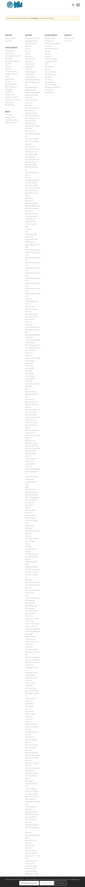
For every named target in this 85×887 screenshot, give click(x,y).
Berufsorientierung (12, 61)
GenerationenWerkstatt (33, 340)
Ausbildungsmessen (32, 79)
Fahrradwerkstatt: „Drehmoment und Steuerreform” (31, 316)
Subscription (29, 703)
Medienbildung (30, 489)
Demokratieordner (31, 208)
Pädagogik (9, 89)
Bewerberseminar (31, 113)
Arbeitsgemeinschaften (13, 56)
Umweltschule (30, 737)
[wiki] (16, 4)
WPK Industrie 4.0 (31, 853)
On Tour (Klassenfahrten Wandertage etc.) (11, 84)
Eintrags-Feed (10, 117)
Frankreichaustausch (32, 327)
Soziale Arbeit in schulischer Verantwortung (30, 685)
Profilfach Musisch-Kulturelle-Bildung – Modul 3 (32, 556)
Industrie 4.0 (29, 368)
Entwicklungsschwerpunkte (34, 250)
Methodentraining (31, 492)
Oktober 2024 (10, 38)
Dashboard (29, 198)
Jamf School (29, 399)
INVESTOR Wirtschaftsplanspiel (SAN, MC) (32, 383)
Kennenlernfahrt (31, 415)
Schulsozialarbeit (11, 97)
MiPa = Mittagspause (32, 497)
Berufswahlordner (31, 95)
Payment (28, 533)
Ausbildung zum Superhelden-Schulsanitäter (31, 74)
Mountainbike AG (31, 500)
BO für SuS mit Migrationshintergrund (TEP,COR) (33, 126)
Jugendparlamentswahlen (34, 410)
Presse (27, 544)
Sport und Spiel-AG (32, 691)
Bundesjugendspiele (32, 180)
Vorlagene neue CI (31, 773)
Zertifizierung (10, 105)
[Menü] (77, 4)
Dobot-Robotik (30, 221)
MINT (7, 76)
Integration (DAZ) (11, 74)
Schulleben (9, 92)
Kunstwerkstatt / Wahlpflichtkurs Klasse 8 (31, 453)
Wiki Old (28, 848)
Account (28, 49)
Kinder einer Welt (31, 422)
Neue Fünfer (9, 79)
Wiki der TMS (29, 845)
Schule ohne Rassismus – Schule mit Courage (32, 618)
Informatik (28, 371)
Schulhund (29, 647)
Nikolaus (28, 507)
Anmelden (34, 18)
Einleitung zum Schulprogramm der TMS (32, 244)
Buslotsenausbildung (32, 188)
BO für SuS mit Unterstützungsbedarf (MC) (33, 133)
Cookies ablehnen (46, 883)
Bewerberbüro (30, 110)
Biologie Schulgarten (32, 116)
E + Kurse (28, 229)
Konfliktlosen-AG (31, 443)
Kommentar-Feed (11, 120)
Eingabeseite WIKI (31, 239)
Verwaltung (9, 102)
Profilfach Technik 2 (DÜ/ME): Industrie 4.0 (32, 574)
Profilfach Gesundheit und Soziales (30, 549)
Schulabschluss (30, 613)
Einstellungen (60, 883)
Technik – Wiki (30, 714)
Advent (27, 54)
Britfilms (28, 177)
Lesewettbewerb (31, 482)
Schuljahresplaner (31, 649)
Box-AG (27, 175)
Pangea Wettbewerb (32, 531)
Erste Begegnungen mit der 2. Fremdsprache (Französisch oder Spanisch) (32, 306)
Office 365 (28, 513)
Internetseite (29, 373)
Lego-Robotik (29, 464)
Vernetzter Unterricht (12, 100)
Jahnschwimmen (31, 392)
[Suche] (72, 4)
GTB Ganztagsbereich (32, 345)
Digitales (8, 64)
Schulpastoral (10, 94)
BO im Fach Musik (31, 139)
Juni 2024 (8, 41)
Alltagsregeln (29, 67)
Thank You (28, 719)
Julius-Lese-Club (30, 412)
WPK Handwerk (30, 850)
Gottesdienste (30, 342)
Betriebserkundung (32, 108)
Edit (26, 232)
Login (27, 484)
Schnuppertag (30, 600)
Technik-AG (29, 716)
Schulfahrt (28, 644)
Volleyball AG (30, 771)
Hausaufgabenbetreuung (34, 348)
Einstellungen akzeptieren (29, 883)
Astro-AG (28, 69)
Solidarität (28, 680)
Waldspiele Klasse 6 (32, 825)
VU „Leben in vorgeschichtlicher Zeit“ (31, 783)
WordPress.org (10, 122)
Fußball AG (29, 337)
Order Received (30, 515)
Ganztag (8, 66)
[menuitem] (72, 4)
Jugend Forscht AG (31, 402)
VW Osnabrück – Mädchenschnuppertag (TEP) (33, 801)
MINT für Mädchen (31, 495)
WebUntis (28, 832)
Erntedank (28, 299)
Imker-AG (28, 355)
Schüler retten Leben (32, 624)
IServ (27, 389)
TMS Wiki (28, 729)
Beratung (8, 58)
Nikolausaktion (30, 510)
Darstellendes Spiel (32, 190)
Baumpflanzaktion (31, 87)
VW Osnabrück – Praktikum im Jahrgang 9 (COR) (31, 809)
